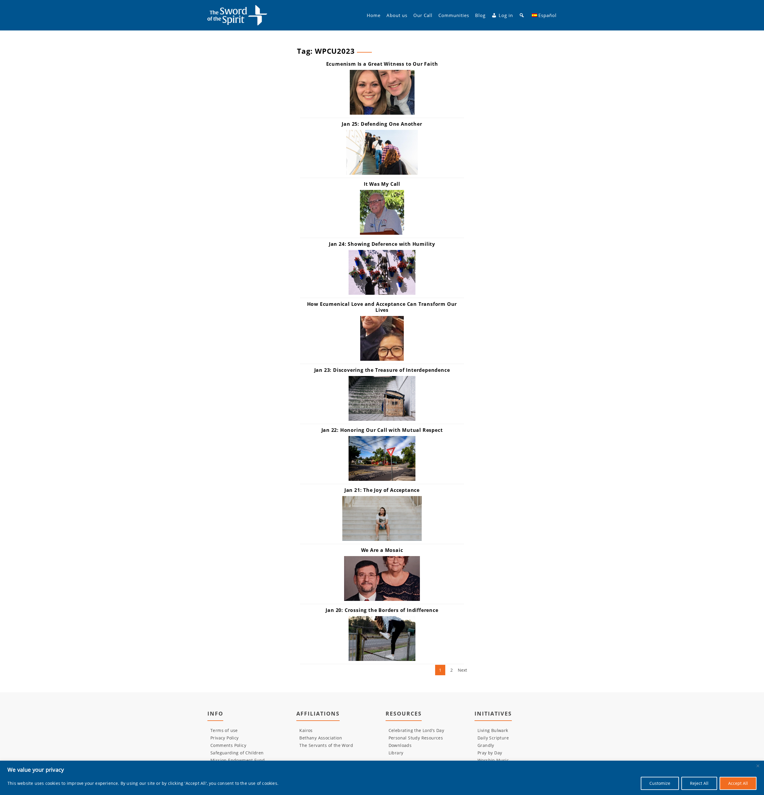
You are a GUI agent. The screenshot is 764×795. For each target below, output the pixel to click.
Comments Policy (228, 745)
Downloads (400, 745)
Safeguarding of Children (237, 753)
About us (396, 15)
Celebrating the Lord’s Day (416, 730)
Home (374, 15)
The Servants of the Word (326, 745)
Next (462, 670)
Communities (453, 15)
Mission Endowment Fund (237, 760)
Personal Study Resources (416, 738)
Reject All (699, 783)
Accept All (738, 783)
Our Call (422, 15)
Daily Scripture (493, 738)
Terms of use (224, 730)
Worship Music (493, 760)
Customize (659, 783)
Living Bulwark (493, 730)
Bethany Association (320, 738)
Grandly (486, 745)
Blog (480, 15)
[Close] (757, 765)
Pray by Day (490, 753)
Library (396, 753)
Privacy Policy (224, 738)
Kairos (305, 730)
